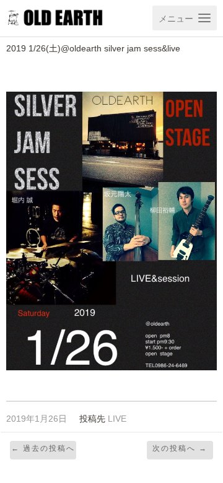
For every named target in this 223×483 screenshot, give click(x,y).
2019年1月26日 (36, 419)
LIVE (117, 419)
